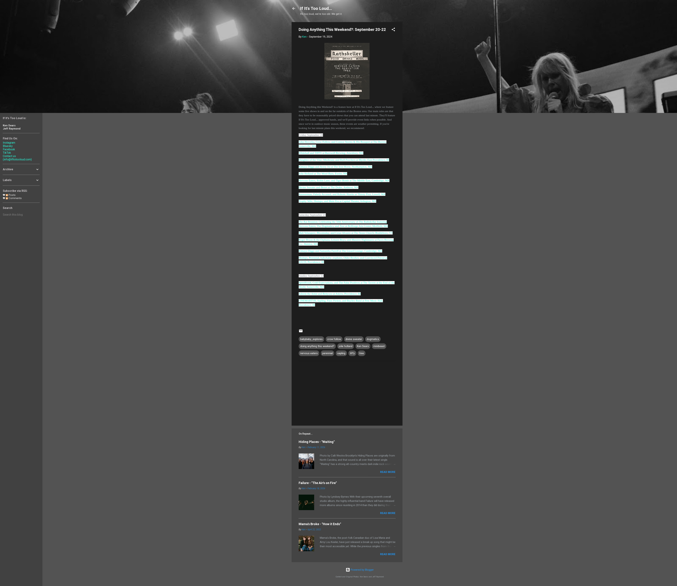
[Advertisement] (416, 75)
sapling (341, 353)
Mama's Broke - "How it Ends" (320, 524)
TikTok (7, 152)
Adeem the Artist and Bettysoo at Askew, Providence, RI (330, 293)
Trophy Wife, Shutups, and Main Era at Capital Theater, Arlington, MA (337, 201)
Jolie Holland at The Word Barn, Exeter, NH (323, 173)
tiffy (352, 353)
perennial (327, 353)
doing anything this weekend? (317, 346)
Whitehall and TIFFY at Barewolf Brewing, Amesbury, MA (331, 153)
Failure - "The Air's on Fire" (318, 483)
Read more (387, 472)
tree (361, 353)
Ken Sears (363, 346)
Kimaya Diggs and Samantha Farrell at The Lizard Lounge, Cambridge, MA (340, 251)
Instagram (9, 142)
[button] (393, 30)
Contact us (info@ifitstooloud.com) (17, 157)
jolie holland (345, 346)
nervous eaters (309, 353)
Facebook (9, 149)
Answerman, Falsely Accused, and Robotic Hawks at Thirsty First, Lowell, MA (342, 194)
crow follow (334, 339)
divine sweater (354, 339)
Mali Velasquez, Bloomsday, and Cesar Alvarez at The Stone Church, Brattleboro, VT (346, 233)
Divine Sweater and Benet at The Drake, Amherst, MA (328, 187)
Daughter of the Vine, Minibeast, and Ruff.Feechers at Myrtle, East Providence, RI (344, 159)
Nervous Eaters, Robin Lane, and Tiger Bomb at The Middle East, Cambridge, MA (344, 180)
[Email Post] (301, 332)
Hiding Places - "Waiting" (317, 442)
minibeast (379, 346)
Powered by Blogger (362, 569)
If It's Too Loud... (316, 8)
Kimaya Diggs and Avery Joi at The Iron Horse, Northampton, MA (335, 166)
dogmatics (373, 339)
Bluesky (8, 146)
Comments (15, 198)
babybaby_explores (311, 339)
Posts (12, 195)
